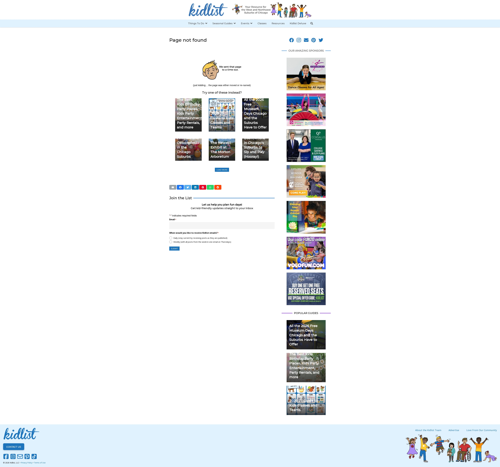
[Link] (208, 9)
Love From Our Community (481, 430)
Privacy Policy (26, 462)
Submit (174, 248)
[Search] (312, 23)
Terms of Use (40, 462)
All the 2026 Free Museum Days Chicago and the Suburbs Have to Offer (255, 113)
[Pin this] (202, 187)
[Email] (306, 40)
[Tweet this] (187, 187)
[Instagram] (298, 40)
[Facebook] (291, 40)
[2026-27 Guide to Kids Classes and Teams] (222, 100)
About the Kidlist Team (428, 430)
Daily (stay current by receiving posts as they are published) (200, 238)
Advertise (454, 430)
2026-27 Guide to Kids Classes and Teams (303, 405)
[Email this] (172, 187)
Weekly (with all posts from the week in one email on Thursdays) (202, 242)
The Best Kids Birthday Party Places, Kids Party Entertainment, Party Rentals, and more (189, 113)
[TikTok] (34, 456)
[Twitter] (320, 40)
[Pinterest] (313, 40)
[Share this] (180, 187)
